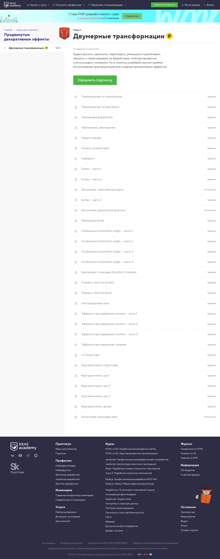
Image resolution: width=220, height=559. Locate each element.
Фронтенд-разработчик (68, 474)
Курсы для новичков (27, 30)
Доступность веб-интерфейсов (121, 526)
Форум (184, 521)
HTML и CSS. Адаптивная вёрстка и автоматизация (131, 453)
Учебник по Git (188, 453)
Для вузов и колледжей (68, 516)
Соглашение (48, 543)
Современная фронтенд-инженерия (74, 495)
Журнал (186, 444)
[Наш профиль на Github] (145, 554)
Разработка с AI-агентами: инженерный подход (130, 490)
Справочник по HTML (192, 449)
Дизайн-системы (114, 530)
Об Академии (188, 470)
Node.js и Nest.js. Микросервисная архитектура (129, 483)
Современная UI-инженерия (70, 500)
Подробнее (132, 16)
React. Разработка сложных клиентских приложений (132, 468)
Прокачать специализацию (107, 5)
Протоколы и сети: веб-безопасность (124, 512)
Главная (8, 30)
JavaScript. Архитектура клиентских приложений (130, 464)
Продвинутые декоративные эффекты (26, 37)
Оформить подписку (164, 4)
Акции (184, 525)
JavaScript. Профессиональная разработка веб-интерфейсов (136, 459)
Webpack (110, 521)
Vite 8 (108, 517)
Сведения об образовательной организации (155, 543)
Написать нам (188, 512)
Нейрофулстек (63, 470)
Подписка (61, 453)
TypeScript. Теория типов (118, 499)
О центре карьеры (190, 474)
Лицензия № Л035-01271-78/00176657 (108, 543)
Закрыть (215, 16)
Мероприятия (188, 516)
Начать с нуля (38, 5)
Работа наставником (66, 512)
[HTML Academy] (12, 5)
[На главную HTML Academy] (30, 447)
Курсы (109, 444)
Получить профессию (68, 5)
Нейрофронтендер (65, 465)
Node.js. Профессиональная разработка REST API (131, 479)
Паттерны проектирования (119, 508)
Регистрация (192, 5)
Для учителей (63, 521)
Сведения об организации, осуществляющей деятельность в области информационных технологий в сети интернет (108, 548)
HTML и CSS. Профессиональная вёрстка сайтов (130, 449)
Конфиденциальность (71, 543)
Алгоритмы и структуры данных (121, 503)
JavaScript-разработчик (68, 479)
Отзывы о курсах (189, 530)
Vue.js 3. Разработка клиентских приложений (128, 473)
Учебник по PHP (189, 458)
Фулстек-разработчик (67, 483)
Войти (210, 5)
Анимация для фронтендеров (120, 494)
